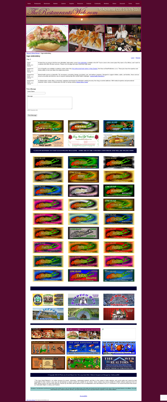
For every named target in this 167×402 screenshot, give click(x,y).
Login (132, 58)
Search (137, 3)
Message (30, 96)
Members (106, 3)
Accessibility (83, 396)
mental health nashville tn (97, 76)
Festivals (88, 3)
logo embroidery (82, 62)
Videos (114, 3)
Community (98, 3)
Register (138, 58)
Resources (80, 3)
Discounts (122, 3)
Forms (130, 3)
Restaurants (37, 3)
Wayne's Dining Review (33, 53)
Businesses (47, 3)
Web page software (30, 400)
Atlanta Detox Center (82, 82)
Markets (55, 3)
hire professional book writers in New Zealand (84, 68)
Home (29, 3)
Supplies (71, 3)
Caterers (63, 3)
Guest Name (31, 91)
